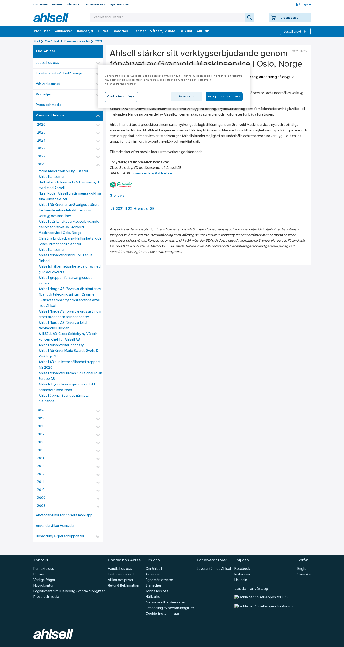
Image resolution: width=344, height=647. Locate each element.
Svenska (304, 574)
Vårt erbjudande (162, 31)
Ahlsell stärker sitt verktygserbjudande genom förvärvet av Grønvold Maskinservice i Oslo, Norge (69, 227)
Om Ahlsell (40, 5)
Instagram (242, 574)
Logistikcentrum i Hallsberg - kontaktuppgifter (69, 591)
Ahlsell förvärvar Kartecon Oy (61, 345)
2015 (40, 450)
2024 (41, 140)
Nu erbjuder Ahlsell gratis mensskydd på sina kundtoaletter (70, 196)
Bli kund (186, 31)
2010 (40, 490)
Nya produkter (119, 5)
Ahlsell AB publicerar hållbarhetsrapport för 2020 (69, 365)
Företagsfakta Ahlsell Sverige (59, 73)
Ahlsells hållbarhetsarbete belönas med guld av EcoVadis (70, 269)
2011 (40, 482)
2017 (40, 434)
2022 (41, 156)
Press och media (48, 105)
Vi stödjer (43, 94)
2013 (40, 466)
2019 (40, 418)
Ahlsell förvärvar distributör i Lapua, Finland (66, 258)
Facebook (242, 569)
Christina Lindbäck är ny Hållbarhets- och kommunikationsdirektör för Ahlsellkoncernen (70, 244)
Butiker (57, 5)
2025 (41, 132)
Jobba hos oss (95, 5)
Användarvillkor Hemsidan (55, 525)
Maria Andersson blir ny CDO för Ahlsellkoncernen (63, 174)
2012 (40, 474)
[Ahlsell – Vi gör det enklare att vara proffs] (51, 17)
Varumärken (63, 31)
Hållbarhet (74, 5)
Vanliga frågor (44, 580)
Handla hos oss (120, 569)
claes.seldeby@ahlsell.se (152, 173)
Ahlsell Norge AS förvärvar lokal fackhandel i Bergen (63, 325)
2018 (40, 426)
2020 (41, 410)
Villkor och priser (120, 580)
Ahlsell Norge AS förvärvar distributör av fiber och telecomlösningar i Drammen (70, 292)
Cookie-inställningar (162, 613)
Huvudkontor (43, 585)
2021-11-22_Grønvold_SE (135, 209)
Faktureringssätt (121, 574)
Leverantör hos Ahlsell (214, 569)
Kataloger (153, 574)
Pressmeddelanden (77, 41)
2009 (41, 498)
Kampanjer (85, 31)
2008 (41, 506)
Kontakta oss (43, 569)
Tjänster (139, 31)
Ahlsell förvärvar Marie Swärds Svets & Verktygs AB (68, 353)
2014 (41, 458)
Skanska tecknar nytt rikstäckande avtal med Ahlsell (69, 303)
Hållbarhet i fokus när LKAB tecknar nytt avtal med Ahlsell (69, 185)
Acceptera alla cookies (224, 96)
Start (36, 41)
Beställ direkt (292, 31)
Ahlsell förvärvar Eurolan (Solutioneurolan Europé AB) (70, 376)
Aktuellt (203, 31)
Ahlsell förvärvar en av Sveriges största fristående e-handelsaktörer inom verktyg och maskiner (69, 211)
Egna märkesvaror (159, 580)
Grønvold (117, 195)
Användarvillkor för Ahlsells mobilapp (64, 515)
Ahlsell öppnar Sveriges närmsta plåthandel (64, 398)
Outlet (103, 31)
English (302, 569)
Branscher (120, 31)
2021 (98, 41)
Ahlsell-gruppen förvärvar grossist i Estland (66, 280)
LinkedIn (240, 580)
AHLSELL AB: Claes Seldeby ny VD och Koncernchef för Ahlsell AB (68, 337)
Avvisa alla (186, 96)
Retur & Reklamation (123, 585)
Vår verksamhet (48, 84)
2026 (41, 124)
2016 (40, 442)
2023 (41, 148)
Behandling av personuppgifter (60, 536)
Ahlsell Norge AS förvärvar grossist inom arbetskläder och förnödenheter (70, 314)
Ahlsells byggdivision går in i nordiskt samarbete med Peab (67, 387)
